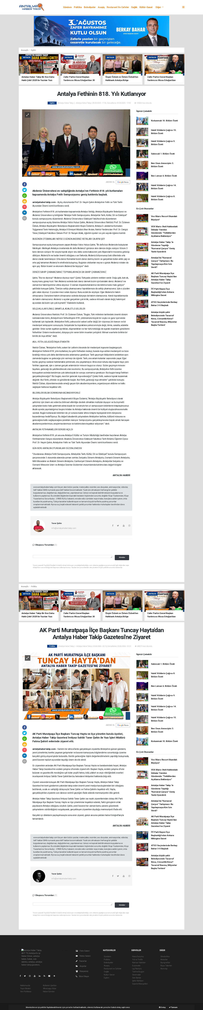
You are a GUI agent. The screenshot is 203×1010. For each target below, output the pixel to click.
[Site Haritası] (50, 976)
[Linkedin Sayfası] (41, 976)
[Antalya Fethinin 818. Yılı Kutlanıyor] (76, 143)
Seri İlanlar (136, 978)
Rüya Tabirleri (166, 965)
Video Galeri (84, 956)
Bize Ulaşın (84, 976)
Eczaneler (136, 965)
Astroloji (163, 969)
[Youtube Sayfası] (36, 976)
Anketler (164, 959)
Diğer (159, 7)
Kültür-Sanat (146, 7)
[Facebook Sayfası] (21, 976)
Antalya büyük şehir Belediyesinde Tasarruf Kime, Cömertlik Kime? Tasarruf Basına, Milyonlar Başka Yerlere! (164, 318)
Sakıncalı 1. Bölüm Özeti (163, 154)
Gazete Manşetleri (140, 984)
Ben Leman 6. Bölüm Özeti (164, 176)
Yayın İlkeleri (25, 988)
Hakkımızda (25, 985)
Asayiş (101, 7)
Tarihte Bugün (138, 972)
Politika (78, 7)
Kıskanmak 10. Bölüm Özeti (164, 120)
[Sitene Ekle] (55, 976)
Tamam (174, 1007)
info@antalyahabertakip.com (64, 528)
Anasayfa (25, 50)
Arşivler (82, 966)
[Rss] (45, 976)
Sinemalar (136, 975)
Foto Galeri (84, 951)
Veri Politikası (25, 991)
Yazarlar (83, 961)
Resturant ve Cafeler (118, 7)
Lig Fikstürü (137, 969)
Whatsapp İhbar (49, 988)
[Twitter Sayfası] (26, 976)
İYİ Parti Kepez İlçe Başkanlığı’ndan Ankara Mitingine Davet (162, 292)
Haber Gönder (49, 991)
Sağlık (134, 7)
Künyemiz (83, 971)
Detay (163, 1007)
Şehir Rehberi (137, 981)
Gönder (122, 557)
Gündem (67, 7)
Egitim (33, 50)
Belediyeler (90, 7)
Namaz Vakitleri (139, 962)
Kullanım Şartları (50, 985)
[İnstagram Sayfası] (31, 976)
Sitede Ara (164, 956)
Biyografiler (165, 962)
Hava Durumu (138, 956)
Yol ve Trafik (137, 959)
